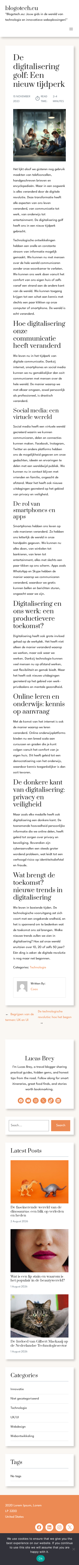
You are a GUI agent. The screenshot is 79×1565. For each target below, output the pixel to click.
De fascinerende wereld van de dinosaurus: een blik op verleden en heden (37, 1212)
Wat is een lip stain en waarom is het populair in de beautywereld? (38, 1279)
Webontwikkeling (22, 1436)
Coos (34, 989)
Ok (41, 1558)
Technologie (38, 967)
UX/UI (15, 1417)
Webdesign (18, 1426)
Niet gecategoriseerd (25, 1398)
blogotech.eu (21, 8)
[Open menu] (71, 29)
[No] (73, 1549)
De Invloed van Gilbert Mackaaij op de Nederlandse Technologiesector (39, 1344)
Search (60, 1125)
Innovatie (17, 1389)
